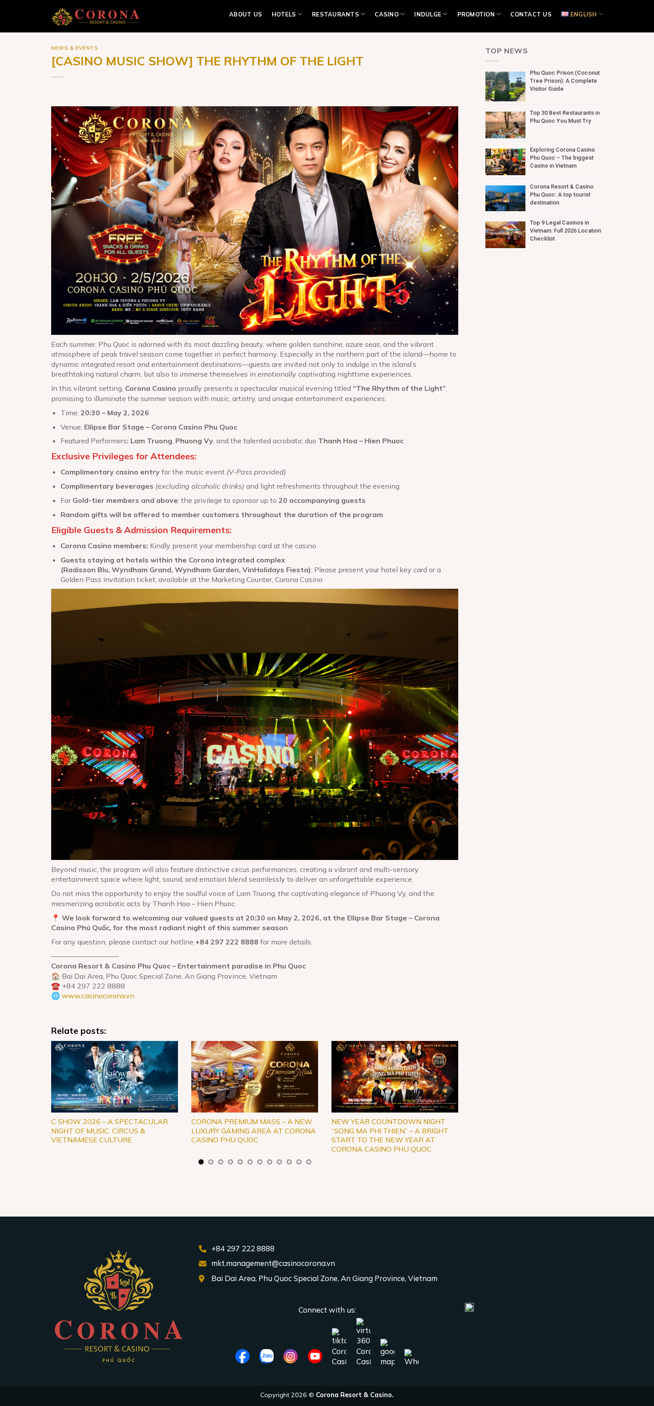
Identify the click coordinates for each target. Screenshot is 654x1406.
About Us (245, 14)
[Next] (445, 1108)
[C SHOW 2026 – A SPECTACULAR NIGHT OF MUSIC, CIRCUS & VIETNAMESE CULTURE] (114, 1076)
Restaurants (335, 14)
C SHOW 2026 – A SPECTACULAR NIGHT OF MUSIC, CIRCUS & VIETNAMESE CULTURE (109, 1131)
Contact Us (531, 14)
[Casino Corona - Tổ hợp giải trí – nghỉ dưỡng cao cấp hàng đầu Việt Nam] (95, 16)
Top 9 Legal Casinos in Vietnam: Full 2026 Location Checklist (565, 230)
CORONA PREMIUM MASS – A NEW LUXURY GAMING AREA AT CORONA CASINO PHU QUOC (253, 1131)
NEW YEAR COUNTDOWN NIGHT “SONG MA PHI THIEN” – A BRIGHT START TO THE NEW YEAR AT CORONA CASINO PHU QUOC (389, 1135)
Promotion (476, 14)
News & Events (74, 48)
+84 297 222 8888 (243, 1248)
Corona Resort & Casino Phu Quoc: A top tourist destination (561, 194)
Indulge (427, 14)
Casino (387, 14)
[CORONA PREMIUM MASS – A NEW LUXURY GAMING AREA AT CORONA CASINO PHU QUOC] (254, 1076)
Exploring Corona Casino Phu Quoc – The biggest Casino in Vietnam (562, 157)
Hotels (284, 14)
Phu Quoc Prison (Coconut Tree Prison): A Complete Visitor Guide (565, 80)
